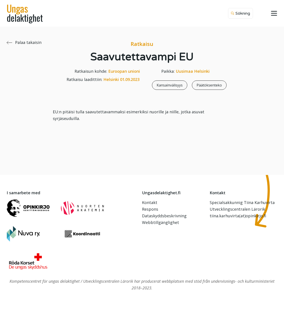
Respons (150, 209)
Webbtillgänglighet (160, 222)
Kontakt (149, 202)
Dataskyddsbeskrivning (164, 215)
